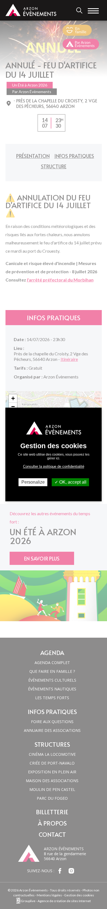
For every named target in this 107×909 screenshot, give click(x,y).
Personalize (33, 482)
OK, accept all (72, 482)
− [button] (13, 406)
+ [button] (13, 398)
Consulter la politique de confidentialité (53, 466)
